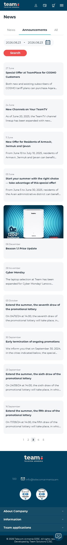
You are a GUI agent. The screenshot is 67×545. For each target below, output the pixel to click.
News (11, 30)
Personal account (36, 5)
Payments (45, 5)
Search (15, 53)
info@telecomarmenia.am (41, 479)
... (47, 42)
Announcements (34, 30)
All (56, 30)
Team (12, 5)
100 (14, 478)
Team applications (17, 527)
